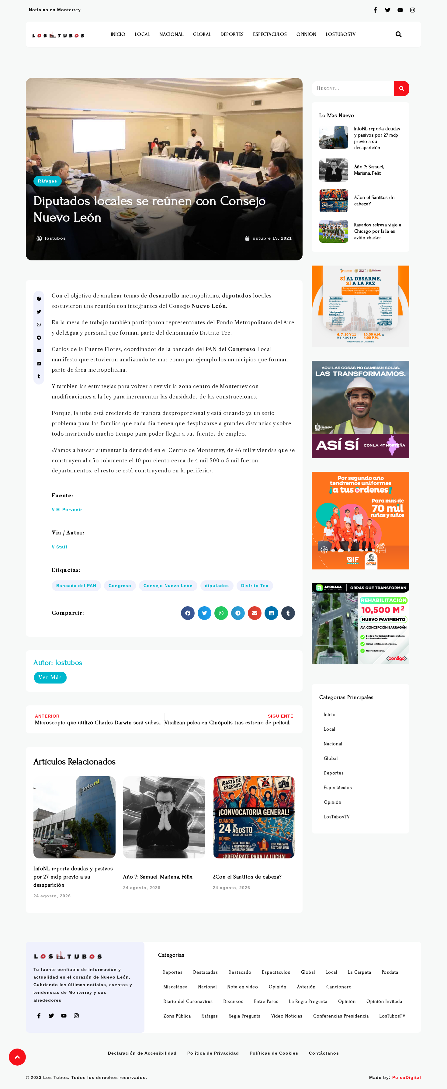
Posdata (390, 972)
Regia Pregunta (245, 1016)
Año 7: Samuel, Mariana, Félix (157, 877)
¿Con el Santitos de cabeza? (247, 877)
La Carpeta (359, 972)
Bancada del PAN (76, 585)
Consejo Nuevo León (168, 585)
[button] (399, 35)
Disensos (234, 1001)
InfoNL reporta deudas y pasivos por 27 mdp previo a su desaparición (73, 877)
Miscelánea (176, 987)
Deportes (232, 34)
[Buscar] (401, 88)
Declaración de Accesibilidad (142, 1053)
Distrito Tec (255, 585)
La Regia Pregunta (308, 1001)
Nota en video (242, 987)
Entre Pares (266, 1001)
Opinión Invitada (384, 1001)
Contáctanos (324, 1053)
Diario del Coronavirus (188, 1001)
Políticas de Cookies (274, 1053)
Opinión (306, 34)
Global (202, 34)
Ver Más (50, 677)
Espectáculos (270, 34)
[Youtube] (400, 10)
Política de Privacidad (213, 1053)
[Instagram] (412, 10)
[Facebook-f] (375, 10)
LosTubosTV (341, 34)
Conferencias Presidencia (341, 1016)
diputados (217, 585)
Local (142, 34)
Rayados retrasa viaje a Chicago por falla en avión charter (377, 231)
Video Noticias (287, 1016)
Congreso (120, 585)
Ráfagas (47, 181)
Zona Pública (177, 1016)
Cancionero (339, 987)
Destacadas (205, 972)
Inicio (118, 34)
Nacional (172, 34)
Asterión (306, 987)
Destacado (240, 972)
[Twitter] (387, 10)
